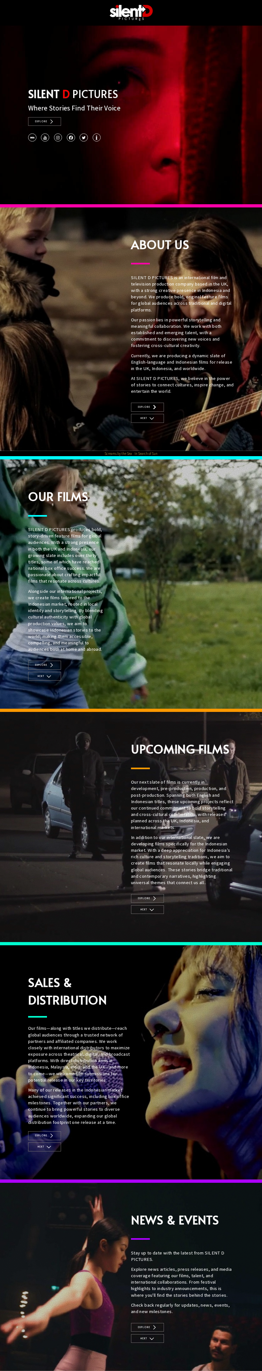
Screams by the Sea (118, 453)
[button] (44, 121)
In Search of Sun (146, 453)
